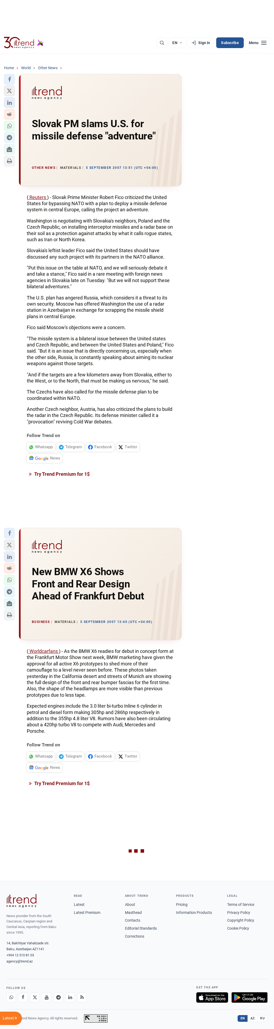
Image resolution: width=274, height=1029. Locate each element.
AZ (252, 1018)
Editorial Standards (141, 928)
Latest (79, 904)
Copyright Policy (240, 920)
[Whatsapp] (11, 997)
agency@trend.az (19, 961)
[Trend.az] (24, 43)
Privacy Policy (238, 912)
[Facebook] (23, 997)
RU (262, 1018)
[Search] (162, 42)
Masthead (133, 912)
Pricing (182, 904)
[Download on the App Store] (212, 997)
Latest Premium (87, 912)
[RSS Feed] (82, 997)
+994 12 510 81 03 (20, 955)
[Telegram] (58, 997)
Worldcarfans (43, 651)
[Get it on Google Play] (249, 997)
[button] (9, 79)
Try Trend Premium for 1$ (61, 474)
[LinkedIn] (70, 997)
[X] (35, 997)
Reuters (37, 197)
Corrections (134, 936)
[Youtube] (46, 997)
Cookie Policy (238, 928)
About (130, 904)
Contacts (132, 920)
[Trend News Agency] (21, 900)
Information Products (194, 912)
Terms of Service (240, 904)
